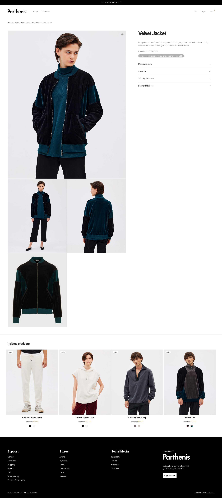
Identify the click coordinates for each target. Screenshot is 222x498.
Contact (11, 457)
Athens (62, 457)
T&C (9, 472)
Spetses (62, 476)
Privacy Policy (13, 476)
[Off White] (34, 426)
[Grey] (135, 426)
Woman (35, 23)
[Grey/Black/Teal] (191, 426)
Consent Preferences (16, 480)
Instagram (115, 457)
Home (9, 23)
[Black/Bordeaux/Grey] (187, 426)
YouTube (115, 469)
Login (203, 12)
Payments (12, 461)
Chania (62, 465)
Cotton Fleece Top (85, 417)
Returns (11, 469)
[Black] (30, 426)
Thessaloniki (64, 469)
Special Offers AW (22, 23)
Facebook (115, 465)
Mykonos (63, 461)
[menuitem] (195, 12)
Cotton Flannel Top (137, 417)
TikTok (114, 461)
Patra (61, 472)
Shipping (11, 465)
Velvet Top (189, 417)
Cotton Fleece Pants (32, 417)
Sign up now (169, 475)
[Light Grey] (139, 426)
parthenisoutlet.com (206, 492)
